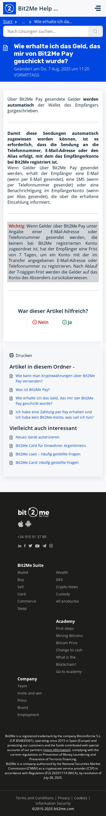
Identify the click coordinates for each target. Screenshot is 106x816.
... (23, 21)
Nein (43, 322)
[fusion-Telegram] (44, 545)
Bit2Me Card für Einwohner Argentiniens (51, 445)
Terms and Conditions (35, 797)
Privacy (64, 797)
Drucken (24, 355)
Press (22, 700)
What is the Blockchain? (66, 661)
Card (21, 594)
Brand (22, 707)
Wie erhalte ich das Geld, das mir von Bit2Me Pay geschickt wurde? (54, 401)
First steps (65, 628)
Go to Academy (69, 671)
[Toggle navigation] (98, 8)
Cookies (80, 797)
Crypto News (67, 586)
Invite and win (29, 693)
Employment (28, 714)
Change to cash (69, 650)
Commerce (26, 601)
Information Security (53, 803)
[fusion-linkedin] (19, 545)
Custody (63, 594)
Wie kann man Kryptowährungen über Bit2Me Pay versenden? (55, 378)
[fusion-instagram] (51, 545)
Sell (20, 586)
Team (22, 685)
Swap (22, 608)
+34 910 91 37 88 (31, 536)
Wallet (22, 572)
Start (8, 21)
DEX (59, 579)
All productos (67, 601)
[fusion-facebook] (24, 545)
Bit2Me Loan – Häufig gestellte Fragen (48, 454)
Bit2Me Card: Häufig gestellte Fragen (47, 462)
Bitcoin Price (66, 642)
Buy (20, 579)
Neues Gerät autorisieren (37, 437)
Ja (70, 322)
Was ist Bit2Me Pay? (33, 389)
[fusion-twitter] (30, 545)
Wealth (62, 572)
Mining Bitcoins (69, 635)
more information (56, 750)
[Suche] (95, 31)
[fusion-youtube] (37, 545)
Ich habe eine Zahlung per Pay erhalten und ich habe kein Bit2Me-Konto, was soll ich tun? (55, 414)
